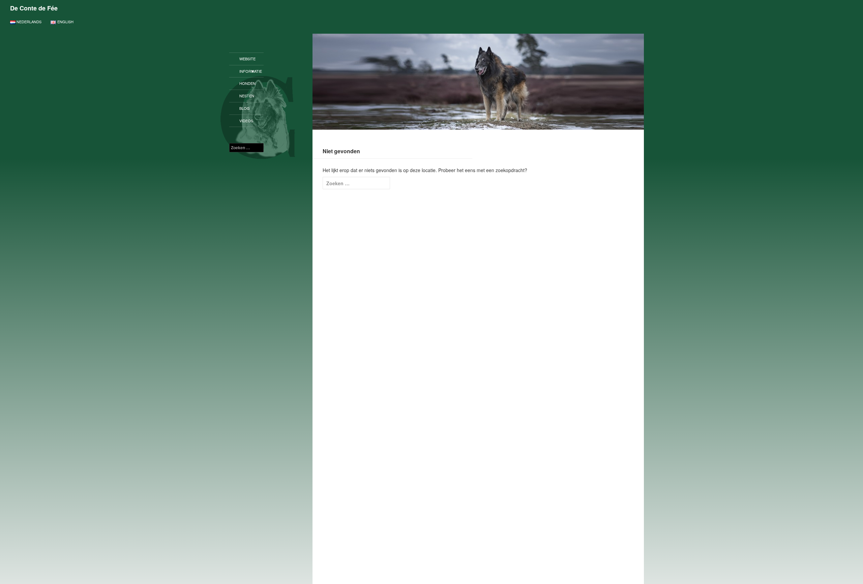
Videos (246, 120)
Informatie (250, 71)
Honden (247, 83)
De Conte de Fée (34, 8)
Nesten (246, 95)
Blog (244, 108)
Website (247, 58)
